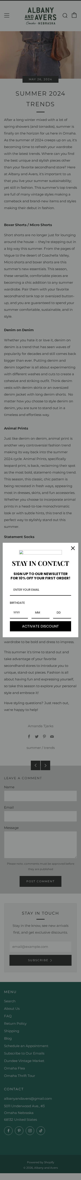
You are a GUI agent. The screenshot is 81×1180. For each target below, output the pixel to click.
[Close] (73, 548)
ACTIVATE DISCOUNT (40, 626)
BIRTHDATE (17, 603)
